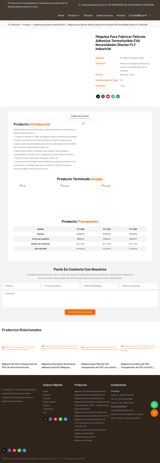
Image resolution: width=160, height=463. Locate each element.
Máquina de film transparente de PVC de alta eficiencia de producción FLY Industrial (19, 366)
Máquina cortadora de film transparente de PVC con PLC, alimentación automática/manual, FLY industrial (139, 366)
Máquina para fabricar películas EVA (49, 24)
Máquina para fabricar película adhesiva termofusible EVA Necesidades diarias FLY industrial (107, 24)
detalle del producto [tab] (80, 116)
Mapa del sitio (60, 459)
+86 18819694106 (115, 4)
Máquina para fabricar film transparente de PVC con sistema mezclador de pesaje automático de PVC (99, 366)
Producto (27, 24)
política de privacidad (75, 459)
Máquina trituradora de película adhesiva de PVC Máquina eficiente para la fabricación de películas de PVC (58, 366)
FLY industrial (14, 24)
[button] (139, 15)
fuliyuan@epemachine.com (93, 4)
